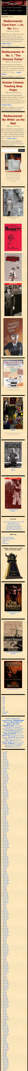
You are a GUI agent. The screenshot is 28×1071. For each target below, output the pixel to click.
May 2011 (4, 1012)
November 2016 (6, 914)
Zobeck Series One (16, 747)
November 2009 (6, 1031)
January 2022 (5, 823)
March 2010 (5, 1025)
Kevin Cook (6, 735)
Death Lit (13, 430)
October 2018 (5, 882)
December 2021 (6, 825)
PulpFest (7, 740)
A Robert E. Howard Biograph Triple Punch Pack (13, 652)
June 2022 (5, 817)
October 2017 (5, 899)
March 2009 (5, 1043)
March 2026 (5, 759)
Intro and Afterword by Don (13, 689)
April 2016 (5, 925)
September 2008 (6, 1049)
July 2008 (4, 1052)
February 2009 (5, 1044)
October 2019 (5, 864)
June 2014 (5, 958)
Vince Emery (18, 745)
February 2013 (5, 980)
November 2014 (6, 950)
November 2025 (6, 765)
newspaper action (14, 739)
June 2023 (5, 801)
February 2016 (5, 928)
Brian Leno (17, 46)
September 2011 (6, 1006)
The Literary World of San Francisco (13, 510)
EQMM (14, 729)
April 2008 (5, 1056)
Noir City (20, 739)
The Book (13, 470)
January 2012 (5, 1000)
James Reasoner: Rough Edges (9, 538)
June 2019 (5, 870)
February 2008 (5, 1059)
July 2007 (4, 1070)
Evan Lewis (20, 729)
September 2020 (6, 847)
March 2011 (5, 1015)
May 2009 (4, 1040)
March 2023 (5, 804)
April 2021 (5, 837)
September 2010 (6, 1019)
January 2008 (5, 1061)
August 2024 (5, 781)
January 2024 (5, 792)
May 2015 (4, 941)
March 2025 (5, 773)
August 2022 (5, 814)
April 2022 (5, 820)
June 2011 (5, 1010)
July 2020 (4, 850)
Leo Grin (22, 735)
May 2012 (4, 994)
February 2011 (5, 1016)
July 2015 (4, 938)
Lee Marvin (21, 143)
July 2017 (4, 904)
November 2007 (6, 1064)
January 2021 (5, 841)
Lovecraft (11, 737)
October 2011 (5, 1004)
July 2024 (4, 783)
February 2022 (5, 822)
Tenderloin (22, 742)
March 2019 (5, 874)
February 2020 (5, 858)
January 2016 (5, 929)
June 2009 (5, 1038)
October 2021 (5, 828)
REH (4, 707)
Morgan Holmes (20, 737)
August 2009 (5, 1035)
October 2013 (5, 970)
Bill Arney (7, 722)
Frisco (4, 703)
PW (20, 740)
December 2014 (6, 949)
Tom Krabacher (7, 745)
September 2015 (6, 935)
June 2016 (5, 922)
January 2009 (5, 1046)
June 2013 (5, 976)
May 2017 (4, 907)
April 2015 (5, 943)
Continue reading (6, 43)
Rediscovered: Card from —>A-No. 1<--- (13, 24)
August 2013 (5, 973)
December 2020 (6, 843)
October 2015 (5, 934)
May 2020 (4, 853)
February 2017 (5, 911)
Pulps (11, 740)
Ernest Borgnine (5, 143)
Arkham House (15, 718)
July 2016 (4, 920)
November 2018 (6, 880)
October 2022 (5, 811)
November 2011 (6, 1003)
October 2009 (5, 1032)
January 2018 (5, 895)
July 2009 (4, 1037)
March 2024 (5, 789)
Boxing (4, 697)
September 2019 (6, 865)
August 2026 (5, 752)
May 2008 (4, 1055)
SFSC (4, 709)
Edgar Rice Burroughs (7, 729)
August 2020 (5, 849)
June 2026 (5, 755)
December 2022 (6, 808)
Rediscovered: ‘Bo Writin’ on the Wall (13, 119)
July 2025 (4, 770)
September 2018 (6, 883)
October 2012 (5, 986)
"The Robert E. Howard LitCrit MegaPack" (13, 612)
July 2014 (4, 956)
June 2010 (5, 1020)
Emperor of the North (9, 108)
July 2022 (4, 816)
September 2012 (6, 988)
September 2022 (6, 813)
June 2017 (5, 905)
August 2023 (5, 798)
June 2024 (5, 784)
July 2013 (4, 974)
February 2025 (5, 774)
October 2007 (5, 1065)
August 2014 (5, 955)
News (7, 76)
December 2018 (6, 879)
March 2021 (5, 838)
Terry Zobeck (8, 743)
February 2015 (5, 946)
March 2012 (5, 997)
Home (3, 7)
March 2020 (5, 856)
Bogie (21, 722)
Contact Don (5, 13)
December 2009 (6, 1029)
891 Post (8, 718)
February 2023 (5, 805)
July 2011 (4, 1009)
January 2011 (5, 1017)
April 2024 (5, 787)
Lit (6, 46)
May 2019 (4, 871)
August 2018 (5, 885)
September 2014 (6, 953)
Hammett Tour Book (7, 732)
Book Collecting (13, 723)
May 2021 (4, 835)
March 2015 (5, 944)
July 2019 (4, 868)
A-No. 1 (12, 46)
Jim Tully (16, 143)
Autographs (4, 142)
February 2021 (5, 840)
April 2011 (5, 1013)
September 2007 (6, 1067)
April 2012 (5, 995)
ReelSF (4, 541)
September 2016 (6, 917)
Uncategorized (5, 712)
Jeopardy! (16, 732)
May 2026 (4, 756)
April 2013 (5, 977)
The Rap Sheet (6, 543)
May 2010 (4, 1022)
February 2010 (5, 1026)
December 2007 (6, 1062)
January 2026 (5, 762)
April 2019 (5, 873)
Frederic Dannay (9, 730)
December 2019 (6, 861)
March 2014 (5, 962)
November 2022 (6, 810)
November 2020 (6, 844)
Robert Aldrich (4, 145)
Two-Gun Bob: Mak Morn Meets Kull (13, 526)
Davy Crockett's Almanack (8, 537)
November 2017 (6, 898)
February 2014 (5, 964)
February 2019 (5, 876)
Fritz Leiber (18, 730)
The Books (4, 10)
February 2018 (5, 894)
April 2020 (5, 855)
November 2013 (6, 968)
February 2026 (5, 761)
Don (19, 31)
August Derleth (7, 720)
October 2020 (5, 846)
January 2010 (5, 1028)
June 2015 (5, 940)
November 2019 (6, 862)
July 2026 (4, 753)
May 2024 (4, 786)
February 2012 (5, 998)
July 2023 (4, 799)
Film (6, 107)
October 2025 (5, 767)
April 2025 (5, 771)
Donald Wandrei (17, 727)
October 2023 (5, 795)
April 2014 (5, 961)
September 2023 (6, 796)
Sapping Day (11, 145)
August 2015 (5, 937)
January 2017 (5, 913)
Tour (4, 710)
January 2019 (5, 877)
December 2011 (6, 1001)
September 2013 (6, 971)
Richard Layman (16, 742)
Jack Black (11, 143)
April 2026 (5, 758)
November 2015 (6, 932)
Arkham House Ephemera (13, 387)
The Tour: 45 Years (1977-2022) (14, 7)
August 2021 (5, 831)
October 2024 (5, 780)
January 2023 (5, 807)
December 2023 (6, 793)
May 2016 (4, 923)
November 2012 (6, 985)
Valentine (13, 745)
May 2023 (4, 802)
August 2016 (5, 919)
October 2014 (5, 952)
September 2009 (6, 1034)
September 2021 (6, 829)
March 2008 (5, 1058)
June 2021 (5, 834)
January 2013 (5, 982)
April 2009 (5, 1041)
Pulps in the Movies (9, 110)
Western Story (17, 110)
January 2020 (5, 859)
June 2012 (5, 992)
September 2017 (6, 901)
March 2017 (5, 910)
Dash (7, 141)
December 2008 (6, 1047)
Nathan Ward (7, 738)
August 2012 (5, 989)
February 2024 (5, 790)
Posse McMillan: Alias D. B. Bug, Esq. (13, 528)
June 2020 (5, 852)
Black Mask (14, 722)
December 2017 (6, 897)
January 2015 (5, 947)
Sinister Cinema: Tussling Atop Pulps (13, 86)
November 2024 (6, 779)
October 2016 (5, 916)
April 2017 (5, 908)
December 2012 (6, 983)
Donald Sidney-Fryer (9, 727)
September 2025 (6, 768)
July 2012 (4, 991)
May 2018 (4, 889)
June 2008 (5, 1053)
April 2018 (5, 891)
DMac (4, 700)
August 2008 (5, 1050)
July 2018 (4, 886)
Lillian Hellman (4, 737)
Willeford (4, 713)
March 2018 (5, 892)
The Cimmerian (19, 743)
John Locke (18, 76)
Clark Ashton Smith (19, 726)
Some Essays (12, 10)
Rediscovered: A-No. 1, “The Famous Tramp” (13, 55)
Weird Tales (8, 746)
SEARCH (21, 150)
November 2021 (6, 826)
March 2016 (5, 926)
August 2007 (5, 1068)
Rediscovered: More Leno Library (13, 525)
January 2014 (5, 965)
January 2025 (5, 776)
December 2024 (6, 777)
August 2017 (5, 902)
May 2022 (4, 819)
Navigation (19, 10)
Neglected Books (6, 540)
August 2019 (5, 867)
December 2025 (6, 764)
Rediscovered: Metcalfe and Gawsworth (14, 529)
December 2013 (6, 967)
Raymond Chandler (7, 742)
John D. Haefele (10, 733)
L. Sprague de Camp (15, 735)
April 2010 (5, 1023)
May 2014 (4, 959)
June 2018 (5, 888)
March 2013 (5, 979)
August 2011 (5, 1007)
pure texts (16, 740)
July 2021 (4, 832)
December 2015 (6, 931)
